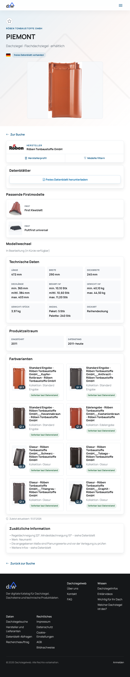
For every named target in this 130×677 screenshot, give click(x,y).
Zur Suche (17, 134)
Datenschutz (45, 627)
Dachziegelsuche (17, 621)
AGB (39, 642)
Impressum (43, 621)
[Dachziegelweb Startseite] (10, 5)
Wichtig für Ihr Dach (110, 599)
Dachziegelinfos (108, 588)
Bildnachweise (46, 647)
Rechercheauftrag (17, 642)
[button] (36, 382)
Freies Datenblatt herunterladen (66, 179)
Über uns (72, 588)
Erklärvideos (105, 594)
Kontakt (72, 594)
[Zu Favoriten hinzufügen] (9, 21)
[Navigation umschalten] (120, 5)
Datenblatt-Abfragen (19, 636)
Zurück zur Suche (22, 563)
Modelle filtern (96, 158)
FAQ (69, 599)
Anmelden (118, 662)
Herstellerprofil (37, 158)
